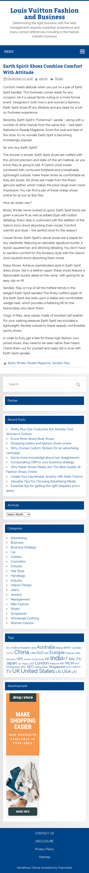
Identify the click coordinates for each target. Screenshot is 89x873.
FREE (78, 653)
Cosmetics (18, 561)
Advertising (19, 538)
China (21, 652)
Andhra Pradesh (20, 647)
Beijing (59, 648)
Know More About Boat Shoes (32, 439)
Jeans (15, 590)
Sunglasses (19, 613)
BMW (67, 647)
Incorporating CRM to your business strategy (42, 462)
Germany (11, 659)
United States (38, 671)
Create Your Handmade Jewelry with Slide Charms (47, 476)
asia (33, 647)
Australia (46, 647)
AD (7, 648)
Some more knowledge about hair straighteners (45, 458)
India (57, 657)
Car (13, 552)
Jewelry (16, 595)
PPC (23, 667)
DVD (40, 653)
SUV (69, 667)
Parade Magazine (39, 363)
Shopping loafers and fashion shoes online (41, 443)
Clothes (16, 557)
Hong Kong (38, 659)
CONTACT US (44, 833)
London (42, 663)
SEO (30, 667)
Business (17, 542)
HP (47, 659)
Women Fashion (22, 623)
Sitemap (44, 857)
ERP (46, 653)
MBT (62, 663)
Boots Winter (16, 363)
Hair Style (17, 571)
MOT (77, 663)
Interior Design (21, 585)
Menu (9, 52)
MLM (69, 663)
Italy (72, 659)
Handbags (18, 576)
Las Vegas (23, 663)
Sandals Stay (61, 363)
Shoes (59, 78)
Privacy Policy (44, 849)
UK (16, 671)
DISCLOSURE (44, 841)
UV (74, 672)
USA (66, 671)
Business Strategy (23, 547)
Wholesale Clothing (25, 618)
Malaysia (54, 663)
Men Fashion (20, 604)
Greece (27, 659)
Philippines (13, 667)
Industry (16, 580)
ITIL (79, 659)
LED (31, 663)
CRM (33, 653)
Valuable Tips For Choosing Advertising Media (43, 481)
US (58, 671)
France (69, 653)
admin (43, 78)
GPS (20, 659)
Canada (76, 647)
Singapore (57, 667)
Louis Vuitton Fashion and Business (44, 13)
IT (66, 658)
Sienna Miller (41, 667)
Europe (57, 652)
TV (9, 671)
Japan (11, 663)
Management (20, 599)
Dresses (16, 566)
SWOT (76, 667)
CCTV (9, 653)
